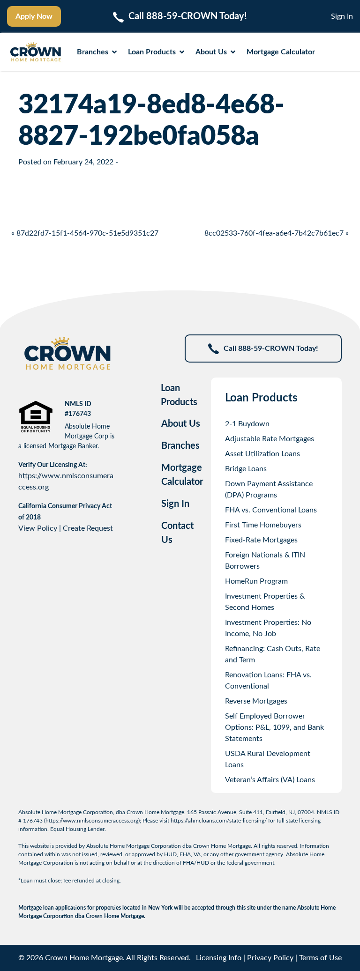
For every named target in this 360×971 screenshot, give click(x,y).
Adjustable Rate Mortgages (269, 439)
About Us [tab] (180, 424)
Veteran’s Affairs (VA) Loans (270, 780)
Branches (92, 52)
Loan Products (152, 52)
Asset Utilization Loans (262, 454)
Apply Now (33, 16)
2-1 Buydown (247, 424)
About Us (211, 52)
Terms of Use (320, 958)
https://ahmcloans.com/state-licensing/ (219, 820)
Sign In (342, 16)
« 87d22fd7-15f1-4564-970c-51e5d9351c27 (84, 233)
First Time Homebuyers (263, 525)
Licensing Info (218, 958)
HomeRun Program (256, 581)
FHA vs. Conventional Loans (271, 510)
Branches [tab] (180, 446)
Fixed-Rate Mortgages (261, 540)
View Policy (37, 528)
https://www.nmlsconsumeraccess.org (91, 820)
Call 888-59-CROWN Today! (271, 348)
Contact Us (177, 533)
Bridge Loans (246, 469)
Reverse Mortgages (256, 701)
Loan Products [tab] (179, 395)
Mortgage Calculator (281, 52)
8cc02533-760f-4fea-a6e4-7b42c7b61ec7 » (276, 233)
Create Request (88, 528)
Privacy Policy (270, 958)
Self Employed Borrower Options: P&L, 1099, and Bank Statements (274, 727)
